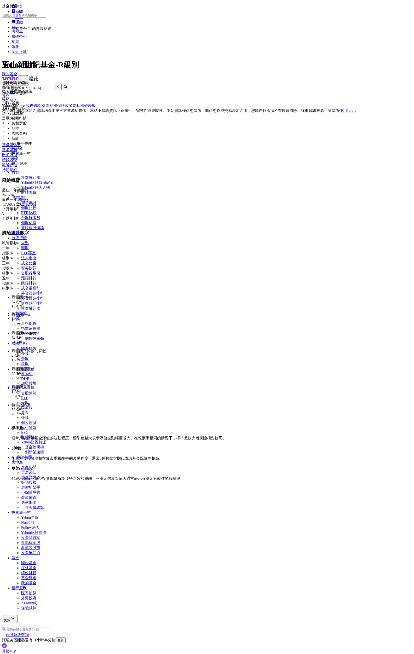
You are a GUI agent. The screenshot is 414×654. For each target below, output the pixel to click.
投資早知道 (30, 553)
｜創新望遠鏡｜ (34, 452)
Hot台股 (27, 523)
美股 (25, 359)
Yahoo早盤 (30, 517)
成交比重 (28, 263)
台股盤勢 (28, 393)
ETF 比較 (29, 213)
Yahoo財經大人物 (35, 187)
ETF (24, 398)
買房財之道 (30, 477)
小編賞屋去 (30, 492)
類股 (25, 248)
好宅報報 (28, 482)
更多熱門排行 (32, 303)
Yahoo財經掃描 (33, 533)
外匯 (25, 418)
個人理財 (28, 423)
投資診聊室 (30, 538)
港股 (25, 364)
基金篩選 (28, 578)
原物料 (27, 374)
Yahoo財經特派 (33, 442)
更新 (61, 640)
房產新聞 (28, 467)
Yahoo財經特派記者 (37, 182)
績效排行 (28, 573)
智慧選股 (28, 203)
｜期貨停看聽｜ (34, 338)
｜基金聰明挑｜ (34, 447)
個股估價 (28, 223)
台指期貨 (28, 323)
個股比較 (28, 208)
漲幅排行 (28, 278)
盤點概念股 (30, 543)
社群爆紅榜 (30, 177)
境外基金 (28, 568)
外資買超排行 (32, 293)
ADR (25, 378)
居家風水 (28, 502)
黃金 (25, 413)
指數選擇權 (30, 328)
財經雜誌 (28, 437)
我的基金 (28, 583)
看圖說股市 (30, 548)
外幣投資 (28, 598)
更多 (7, 620)
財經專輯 (28, 193)
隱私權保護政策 (59, 106)
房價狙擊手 (30, 487)
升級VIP (9, 651)
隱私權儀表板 (84, 106)
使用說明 (347, 111)
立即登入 (9, 100)
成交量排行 (30, 288)
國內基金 (28, 563)
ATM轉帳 (29, 603)
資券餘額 (28, 268)
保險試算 (28, 608)
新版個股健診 (32, 228)
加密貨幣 (28, 383)
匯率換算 (28, 593)
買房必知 (28, 472)
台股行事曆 (30, 218)
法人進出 (28, 258)
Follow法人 (30, 528)
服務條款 (33, 106)
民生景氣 (28, 428)
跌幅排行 (28, 283)
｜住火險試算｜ (34, 507)
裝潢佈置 (28, 497)
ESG (25, 432)
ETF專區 (28, 253)
